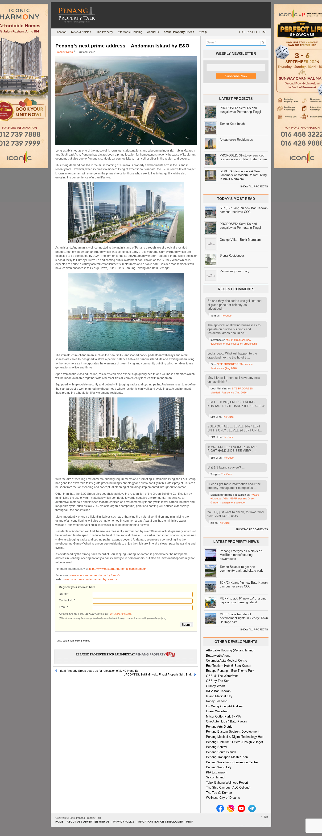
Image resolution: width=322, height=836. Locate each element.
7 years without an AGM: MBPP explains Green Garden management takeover (235, 498)
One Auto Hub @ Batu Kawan (226, 721)
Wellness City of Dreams (223, 797)
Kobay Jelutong (216, 701)
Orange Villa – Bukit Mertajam (240, 239)
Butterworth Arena (218, 655)
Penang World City (218, 767)
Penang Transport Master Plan (227, 757)
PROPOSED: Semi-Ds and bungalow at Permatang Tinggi (240, 110)
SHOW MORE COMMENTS (251, 529)
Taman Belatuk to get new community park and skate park (241, 569)
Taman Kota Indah (232, 124)
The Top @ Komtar (219, 792)
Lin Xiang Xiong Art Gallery (224, 706)
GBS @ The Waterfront (222, 676)
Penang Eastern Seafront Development (232, 731)
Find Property (104, 32)
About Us (153, 32)
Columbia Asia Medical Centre (226, 660)
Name (64, 593)
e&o (77, 640)
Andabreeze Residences (236, 139)
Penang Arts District (219, 726)
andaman (68, 640)
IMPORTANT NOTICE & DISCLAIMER (160, 821)
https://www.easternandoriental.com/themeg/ (117, 568)
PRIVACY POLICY (123, 821)
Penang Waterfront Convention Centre (232, 762)
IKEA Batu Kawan (218, 691)
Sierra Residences (232, 255)
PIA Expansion (216, 772)
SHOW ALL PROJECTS (254, 186)
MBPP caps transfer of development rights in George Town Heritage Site (244, 618)
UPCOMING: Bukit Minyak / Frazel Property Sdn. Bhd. (158, 674)
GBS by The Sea (217, 681)
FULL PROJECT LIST (253, 32)
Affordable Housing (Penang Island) (230, 650)
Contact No (67, 600)
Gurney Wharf (215, 686)
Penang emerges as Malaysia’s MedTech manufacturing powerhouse (241, 555)
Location (60, 32)
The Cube (225, 315)
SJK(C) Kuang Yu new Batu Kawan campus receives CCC (244, 210)
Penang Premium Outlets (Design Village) (234, 742)
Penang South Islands (221, 752)
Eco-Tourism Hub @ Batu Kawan (228, 665)
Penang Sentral (216, 747)
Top (266, 816)
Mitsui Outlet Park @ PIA (223, 716)
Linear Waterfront (217, 711)
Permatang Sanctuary (234, 271)
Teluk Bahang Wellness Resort (227, 782)
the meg (85, 640)
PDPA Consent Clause (120, 614)
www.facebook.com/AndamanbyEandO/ (95, 575)
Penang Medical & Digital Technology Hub (234, 737)
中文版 (203, 32)
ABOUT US (73, 821)
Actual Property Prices (179, 32)
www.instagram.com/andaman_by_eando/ (90, 579)
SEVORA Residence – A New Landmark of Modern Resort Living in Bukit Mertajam (243, 175)
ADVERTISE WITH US (96, 821)
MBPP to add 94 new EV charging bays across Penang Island (243, 600)
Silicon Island (215, 777)
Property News (64, 52)
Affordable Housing (130, 32)
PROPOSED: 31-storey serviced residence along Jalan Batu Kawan (243, 157)
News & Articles (81, 32)
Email (63, 607)
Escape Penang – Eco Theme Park (230, 670)
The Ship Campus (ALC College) (228, 787)
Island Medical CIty (219, 696)
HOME (59, 821)
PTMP (189, 821)
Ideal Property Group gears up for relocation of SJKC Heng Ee (99, 670)
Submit (186, 624)
